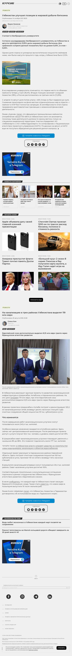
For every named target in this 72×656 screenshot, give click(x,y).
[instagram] (22, 596)
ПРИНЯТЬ (61, 648)
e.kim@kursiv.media (13, 325)
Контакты (8, 620)
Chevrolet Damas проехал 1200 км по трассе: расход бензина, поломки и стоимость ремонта (52, 225)
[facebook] (8, 596)
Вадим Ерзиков (14, 24)
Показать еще (36, 300)
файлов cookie (33, 650)
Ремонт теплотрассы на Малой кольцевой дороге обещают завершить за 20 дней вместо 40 (35, 531)
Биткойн (5, 31)
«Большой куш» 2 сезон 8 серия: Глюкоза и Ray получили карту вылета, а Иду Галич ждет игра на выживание (52, 263)
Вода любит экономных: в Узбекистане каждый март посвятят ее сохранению (31, 523)
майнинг (12, 31)
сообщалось (14, 482)
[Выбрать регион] (60, 4)
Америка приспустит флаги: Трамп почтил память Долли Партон (18, 261)
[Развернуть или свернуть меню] (68, 4)
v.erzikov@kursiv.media (14, 28)
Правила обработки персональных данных (17, 616)
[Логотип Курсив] (8, 3)
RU (64, 4)
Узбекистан (20, 31)
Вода (4, 329)
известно (44, 484)
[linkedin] (49, 596)
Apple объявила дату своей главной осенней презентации (17, 224)
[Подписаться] (68, 588)
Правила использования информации (16, 609)
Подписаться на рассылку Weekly (13, 585)
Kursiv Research (9, 628)
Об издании (8, 605)
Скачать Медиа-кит (10, 624)
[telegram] (36, 596)
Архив (6, 613)
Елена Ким (12, 321)
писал (19, 114)
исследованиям (18, 41)
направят (14, 398)
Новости (6, 10)
